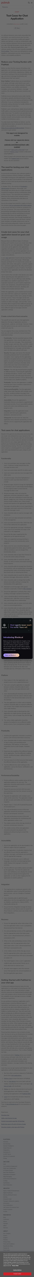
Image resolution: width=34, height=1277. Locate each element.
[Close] (30, 620)
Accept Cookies (17, 1274)
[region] (17, 1264)
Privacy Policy (15, 1265)
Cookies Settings (17, 1270)
